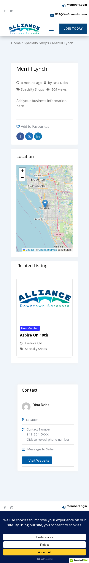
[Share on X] (29, 136)
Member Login (77, 5)
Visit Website (39, 460)
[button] (45, 203)
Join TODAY (73, 28)
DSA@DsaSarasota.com (71, 14)
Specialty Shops (36, 43)
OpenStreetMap (47, 249)
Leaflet (29, 249)
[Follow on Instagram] (11, 11)
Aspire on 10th (34, 335)
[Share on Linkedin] (38, 136)
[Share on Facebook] (20, 136)
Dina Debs (41, 404)
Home (16, 43)
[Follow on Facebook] (4, 11)
